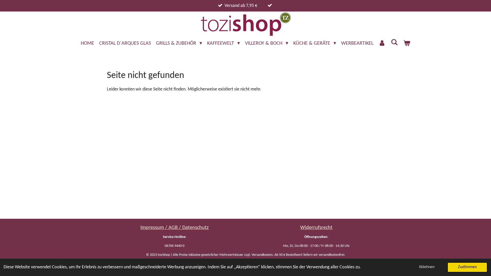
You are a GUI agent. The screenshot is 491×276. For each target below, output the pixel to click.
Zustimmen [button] (467, 267)
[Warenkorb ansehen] (406, 43)
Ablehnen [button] (426, 267)
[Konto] (382, 43)
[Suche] (394, 42)
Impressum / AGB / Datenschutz (174, 227)
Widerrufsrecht (316, 227)
